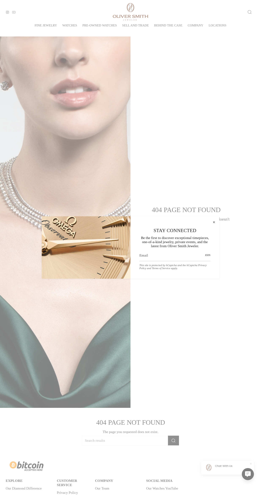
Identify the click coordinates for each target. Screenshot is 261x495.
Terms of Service (161, 268)
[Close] (214, 221)
